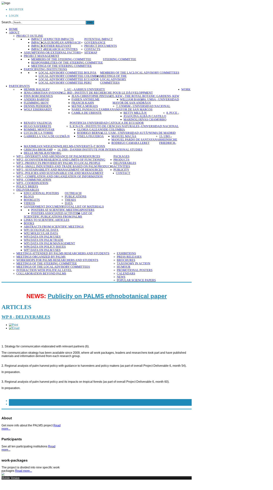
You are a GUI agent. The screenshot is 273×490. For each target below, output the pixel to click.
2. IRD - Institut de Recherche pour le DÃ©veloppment (108, 92)
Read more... (23, 470)
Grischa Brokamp (38, 149)
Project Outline (29, 35)
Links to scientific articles (46, 219)
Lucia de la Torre (38, 132)
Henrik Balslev (37, 89)
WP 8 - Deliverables (25, 316)
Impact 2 (38, 42)
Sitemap (90, 52)
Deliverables (27, 189)
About (14, 32)
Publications (75, 196)
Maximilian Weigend (40, 146)
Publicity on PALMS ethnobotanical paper (107, 296)
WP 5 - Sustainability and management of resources (59, 169)
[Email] (14, 328)
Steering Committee (119, 59)
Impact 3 (38, 45)
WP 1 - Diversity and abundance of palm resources (58, 156)
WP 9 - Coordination (32, 183)
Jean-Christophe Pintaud (92, 96)
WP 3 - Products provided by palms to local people (58, 163)
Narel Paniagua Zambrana (94, 109)
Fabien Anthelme (86, 99)
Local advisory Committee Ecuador (69, 79)
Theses (70, 199)
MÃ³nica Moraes (85, 106)
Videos (29, 203)
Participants (19, 86)
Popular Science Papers (136, 280)
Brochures (126, 260)
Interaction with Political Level (44, 270)
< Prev (14, 400)
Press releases (129, 256)
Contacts (92, 49)
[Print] (13, 324)
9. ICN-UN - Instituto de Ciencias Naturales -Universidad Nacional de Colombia (124, 128)
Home (13, 29)
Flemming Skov (36, 102)
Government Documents (44, 206)
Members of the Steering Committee (61, 59)
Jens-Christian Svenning (44, 92)
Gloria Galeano (90, 129)
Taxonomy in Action (133, 263)
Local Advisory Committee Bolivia (67, 72)
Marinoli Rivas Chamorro (145, 119)
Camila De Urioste (87, 112)
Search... (7, 22)
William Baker (132, 99)
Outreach (73, 193)
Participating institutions (45, 69)
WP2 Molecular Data (41, 233)
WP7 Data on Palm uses (42, 250)
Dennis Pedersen (37, 106)
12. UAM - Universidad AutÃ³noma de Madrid (140, 132)
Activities (121, 166)
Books (29, 223)
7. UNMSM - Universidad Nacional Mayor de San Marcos (143, 108)
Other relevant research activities (61, 47)
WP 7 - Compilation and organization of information (59, 176)
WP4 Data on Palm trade (43, 240)
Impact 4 (38, 49)
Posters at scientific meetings (56, 209)
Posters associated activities (55, 213)
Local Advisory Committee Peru (65, 82)
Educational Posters (41, 193)
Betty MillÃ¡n (135, 112)
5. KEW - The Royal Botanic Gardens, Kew (146, 96)
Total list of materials (84, 206)
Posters (87, 209)
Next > (14, 404)
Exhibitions (126, 253)
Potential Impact (98, 39)
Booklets (32, 199)
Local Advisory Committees (156, 72)
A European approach (63, 42)
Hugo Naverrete (37, 126)
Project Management (41, 55)
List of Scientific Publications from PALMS (58, 215)
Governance (94, 42)
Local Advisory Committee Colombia (69, 76)
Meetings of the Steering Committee (61, 66)
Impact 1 (38, 39)
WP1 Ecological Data (41, 230)
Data (69, 203)
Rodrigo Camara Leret (130, 142)
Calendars (126, 273)
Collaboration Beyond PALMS (41, 273)
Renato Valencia (38, 122)
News (121, 276)
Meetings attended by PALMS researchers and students (62, 253)
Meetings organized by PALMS (41, 256)
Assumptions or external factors (52, 52)
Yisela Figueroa (90, 136)
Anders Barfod (36, 99)
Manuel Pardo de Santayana (135, 139)
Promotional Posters (134, 270)
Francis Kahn (83, 102)
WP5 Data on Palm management (49, 243)
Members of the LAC (116, 72)
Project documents (100, 45)
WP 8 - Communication (33, 179)
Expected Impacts (59, 39)
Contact (123, 173)
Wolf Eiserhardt (38, 109)
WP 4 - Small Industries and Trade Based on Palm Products (64, 166)
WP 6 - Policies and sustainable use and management (59, 173)
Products (121, 159)
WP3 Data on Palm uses (42, 236)
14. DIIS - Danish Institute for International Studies (99, 149)
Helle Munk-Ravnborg (42, 153)
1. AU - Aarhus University (84, 89)
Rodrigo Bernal (90, 132)
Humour (123, 266)
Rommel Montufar (39, 129)
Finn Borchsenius (38, 96)
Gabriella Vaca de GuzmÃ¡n (47, 136)
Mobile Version (10, 477)
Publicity (121, 169)
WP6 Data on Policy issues (45, 246)
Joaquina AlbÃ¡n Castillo (145, 116)
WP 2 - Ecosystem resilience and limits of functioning (60, 159)
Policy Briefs (27, 186)
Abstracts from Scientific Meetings (54, 226)
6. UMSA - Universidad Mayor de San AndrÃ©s (146, 101)
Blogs (29, 196)
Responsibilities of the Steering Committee (67, 62)
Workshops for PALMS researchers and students (57, 260)
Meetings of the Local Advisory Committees (113, 79)
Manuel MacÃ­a (123, 136)
